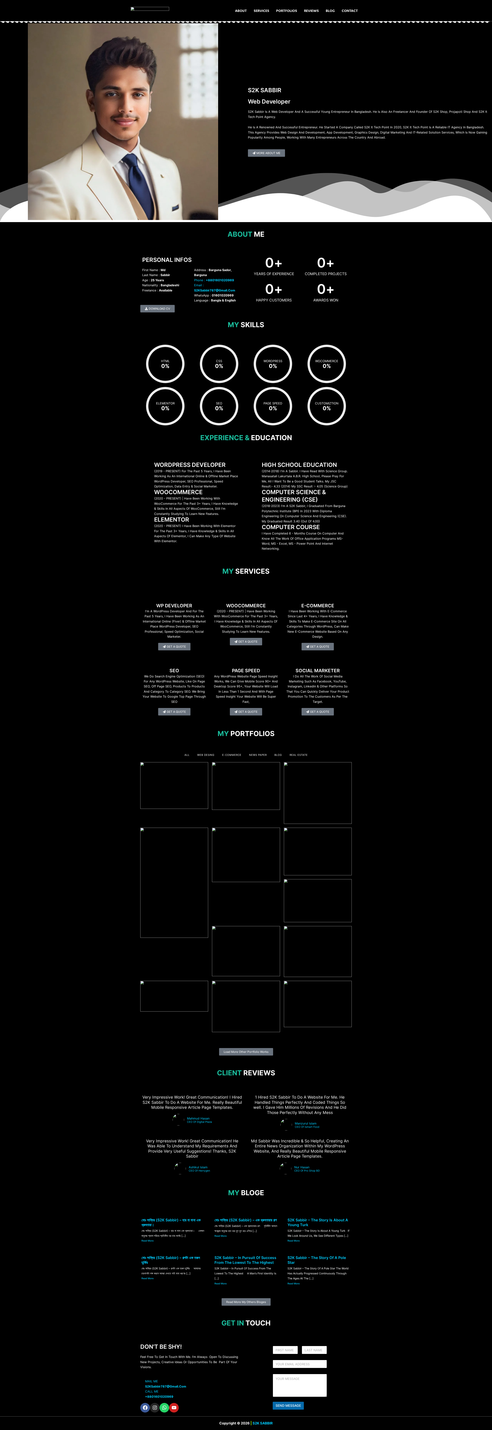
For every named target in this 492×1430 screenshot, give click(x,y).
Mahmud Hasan (198, 1118)
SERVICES (261, 10)
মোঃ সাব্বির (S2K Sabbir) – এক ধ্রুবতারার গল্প (245, 1220)
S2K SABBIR (262, 1423)
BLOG (330, 10)
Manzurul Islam (306, 1123)
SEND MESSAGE (288, 1406)
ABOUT (241, 10)
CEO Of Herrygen (199, 1170)
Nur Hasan (301, 1167)
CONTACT (350, 10)
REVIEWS (311, 10)
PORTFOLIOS (286, 10)
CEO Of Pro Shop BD (307, 1170)
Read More (147, 1240)
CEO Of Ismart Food (307, 1127)
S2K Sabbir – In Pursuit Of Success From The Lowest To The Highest (245, 1260)
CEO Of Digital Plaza (199, 1122)
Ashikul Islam (198, 1167)
